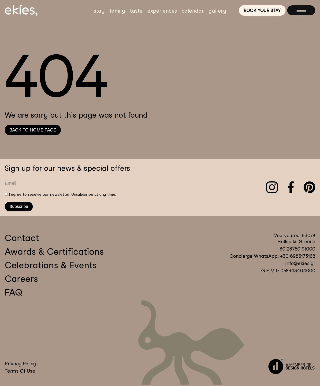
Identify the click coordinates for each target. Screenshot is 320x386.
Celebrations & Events (51, 265)
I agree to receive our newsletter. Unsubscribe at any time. (62, 194)
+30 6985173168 (297, 256)
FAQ (13, 292)
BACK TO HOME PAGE (32, 129)
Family (117, 11)
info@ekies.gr (300, 263)
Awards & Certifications (54, 251)
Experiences (162, 11)
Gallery (217, 11)
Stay (99, 11)
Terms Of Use (20, 371)
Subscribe (18, 206)
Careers (21, 279)
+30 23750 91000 (296, 249)
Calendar (193, 11)
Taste (136, 11)
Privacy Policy (20, 364)
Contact (22, 238)
